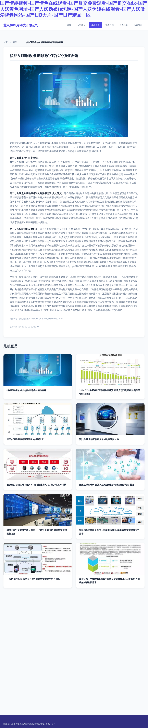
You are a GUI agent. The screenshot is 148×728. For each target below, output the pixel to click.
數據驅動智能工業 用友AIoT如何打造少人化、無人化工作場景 (36, 484)
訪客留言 (138, 25)
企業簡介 (81, 25)
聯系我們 (110, 25)
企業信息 (124, 25)
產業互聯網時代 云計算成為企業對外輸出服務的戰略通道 (106, 484)
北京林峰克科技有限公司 (20, 25)
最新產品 (10, 346)
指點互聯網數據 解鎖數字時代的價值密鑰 (26, 390)
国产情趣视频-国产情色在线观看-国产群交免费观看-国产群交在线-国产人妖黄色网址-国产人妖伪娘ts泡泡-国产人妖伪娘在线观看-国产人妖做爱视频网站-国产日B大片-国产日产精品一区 (73, 9)
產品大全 (95, 25)
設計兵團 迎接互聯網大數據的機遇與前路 (99, 439)
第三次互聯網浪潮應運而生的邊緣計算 (25, 439)
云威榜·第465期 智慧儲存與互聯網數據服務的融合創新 (33, 579)
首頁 (69, 25)
